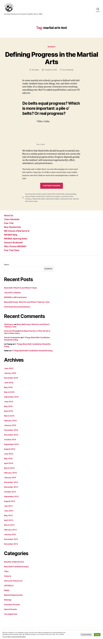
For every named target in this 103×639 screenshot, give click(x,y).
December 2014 (11, 430)
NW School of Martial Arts (16, 231)
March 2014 (9, 468)
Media (6, 590)
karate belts (60, 194)
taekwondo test (66, 199)
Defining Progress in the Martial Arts (51, 58)
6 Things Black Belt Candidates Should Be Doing (32, 351)
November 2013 (11, 487)
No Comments (68, 70)
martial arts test (67, 196)
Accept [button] (97, 634)
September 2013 (11, 496)
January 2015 (10, 425)
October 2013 (10, 492)
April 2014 (8, 463)
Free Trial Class (11, 250)
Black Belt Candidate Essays (16, 566)
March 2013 (9, 525)
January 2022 (10, 373)
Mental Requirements (13, 595)
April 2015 (8, 411)
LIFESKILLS (8, 585)
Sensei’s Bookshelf (13, 242)
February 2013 (10, 530)
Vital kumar (9, 324)
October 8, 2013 (51, 70)
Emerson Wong (10, 331)
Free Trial (8, 223)
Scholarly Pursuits (12, 604)
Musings (51, 47)
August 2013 (9, 501)
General (7, 576)
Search (6, 265)
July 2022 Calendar (12, 292)
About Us (8, 215)
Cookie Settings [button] (86, 634)
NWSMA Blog (10, 235)
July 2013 (8, 506)
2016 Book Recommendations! (17, 307)
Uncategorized (10, 614)
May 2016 (8, 387)
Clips (6, 571)
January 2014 (10, 477)
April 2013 (8, 520)
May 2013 (8, 515)
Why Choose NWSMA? (15, 246)
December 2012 (11, 539)
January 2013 (10, 534)
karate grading (70, 194)
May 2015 (8, 406)
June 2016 (8, 383)
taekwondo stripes (52, 199)
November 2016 (11, 378)
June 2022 (8, 368)
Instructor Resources (13, 581)
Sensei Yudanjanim (12, 337)
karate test (40, 196)
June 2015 (8, 402)
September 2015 (11, 397)
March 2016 (9, 392)
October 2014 (10, 439)
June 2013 (8, 511)
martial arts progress (52, 196)
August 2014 (9, 449)
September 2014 (11, 444)
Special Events (10, 609)
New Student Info (12, 227)
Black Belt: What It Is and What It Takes (20, 288)
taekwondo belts (38, 199)
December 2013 (11, 482)
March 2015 (9, 416)
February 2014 (10, 473)
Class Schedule (11, 219)
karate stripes (30, 196)
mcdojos (28, 199)
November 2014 (11, 435)
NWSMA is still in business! (15, 297)
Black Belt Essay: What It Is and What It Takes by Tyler (27, 302)
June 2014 (8, 454)
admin (37, 70)
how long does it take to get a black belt (40, 194)
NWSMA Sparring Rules (15, 238)
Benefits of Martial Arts (14, 562)
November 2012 (11, 544)
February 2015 (10, 421)
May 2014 (8, 458)
